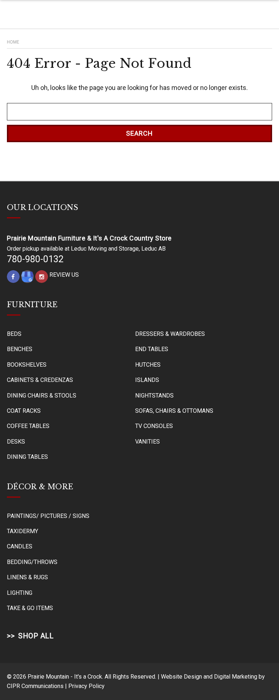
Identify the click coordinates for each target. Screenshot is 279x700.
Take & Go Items (30, 608)
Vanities (147, 441)
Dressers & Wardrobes (170, 333)
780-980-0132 (35, 259)
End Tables (151, 349)
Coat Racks (24, 410)
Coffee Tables (28, 426)
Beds (14, 333)
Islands (147, 379)
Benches (19, 349)
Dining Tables (27, 456)
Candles (19, 546)
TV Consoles (154, 426)
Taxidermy (22, 531)
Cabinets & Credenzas (40, 379)
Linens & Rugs (27, 577)
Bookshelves (26, 364)
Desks (16, 441)
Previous (258, 684)
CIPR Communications (35, 686)
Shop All (35, 635)
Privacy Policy (86, 686)
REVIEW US (64, 274)
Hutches (148, 364)
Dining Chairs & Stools (41, 395)
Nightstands (154, 395)
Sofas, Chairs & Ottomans (174, 410)
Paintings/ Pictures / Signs (48, 515)
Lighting (19, 592)
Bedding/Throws (32, 562)
